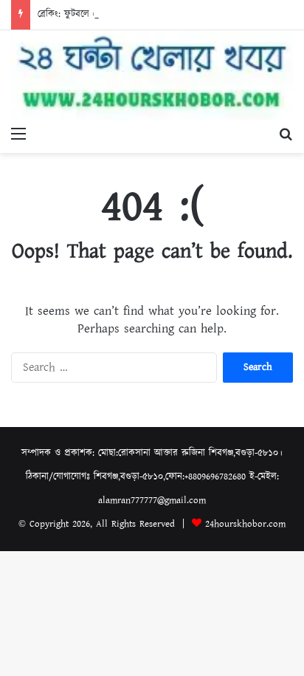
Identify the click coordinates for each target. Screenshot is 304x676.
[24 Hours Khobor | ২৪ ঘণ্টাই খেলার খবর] (152, 75)
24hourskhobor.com (245, 524)
